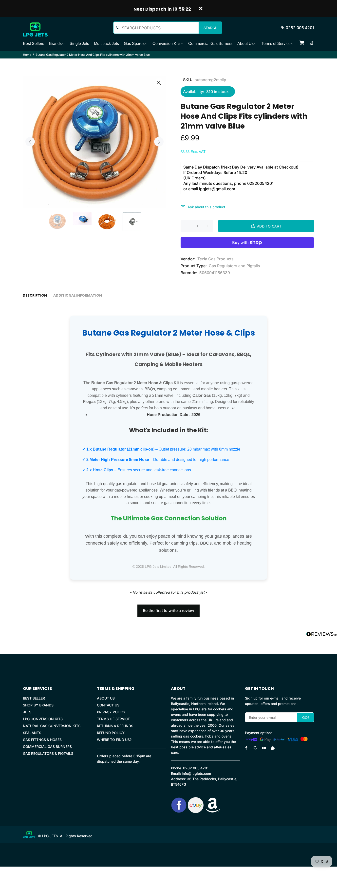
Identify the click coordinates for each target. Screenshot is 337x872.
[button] (168, 608)
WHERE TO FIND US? (114, 740)
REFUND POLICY (111, 733)
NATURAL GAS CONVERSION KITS (51, 726)
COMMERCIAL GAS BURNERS (47, 746)
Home (27, 55)
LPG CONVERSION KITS (43, 719)
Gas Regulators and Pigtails (234, 265)
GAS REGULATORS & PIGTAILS (48, 753)
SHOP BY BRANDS (38, 705)
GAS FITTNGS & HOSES (42, 740)
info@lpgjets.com (196, 773)
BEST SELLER (34, 698)
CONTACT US (108, 705)
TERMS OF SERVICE (113, 719)
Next (159, 141)
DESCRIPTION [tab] (35, 295)
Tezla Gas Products (215, 258)
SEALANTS (32, 733)
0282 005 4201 (300, 27)
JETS (27, 712)
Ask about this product (206, 207)
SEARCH (210, 28)
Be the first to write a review (168, 610)
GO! (305, 718)
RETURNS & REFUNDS (115, 726)
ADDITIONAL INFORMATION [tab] (77, 295)
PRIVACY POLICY (111, 712)
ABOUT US (106, 698)
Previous (30, 141)
